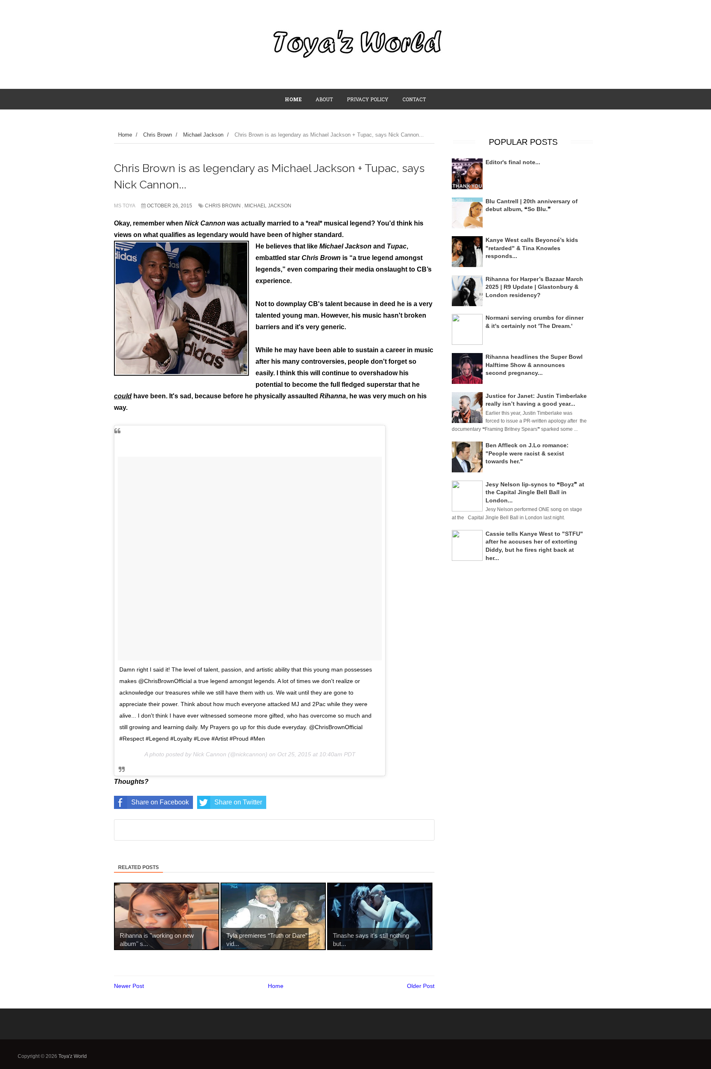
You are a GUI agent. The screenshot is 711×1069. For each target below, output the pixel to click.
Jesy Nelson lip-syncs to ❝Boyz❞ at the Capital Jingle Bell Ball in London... (535, 492)
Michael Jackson (267, 206)
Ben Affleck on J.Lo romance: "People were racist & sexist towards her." (527, 453)
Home (275, 986)
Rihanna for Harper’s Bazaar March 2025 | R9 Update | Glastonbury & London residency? (534, 287)
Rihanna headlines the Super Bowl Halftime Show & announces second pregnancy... (534, 364)
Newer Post (129, 986)
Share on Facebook (160, 802)
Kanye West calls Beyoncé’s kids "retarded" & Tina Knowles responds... (532, 248)
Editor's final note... (513, 162)
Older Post (420, 986)
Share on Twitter (238, 802)
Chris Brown (223, 206)
